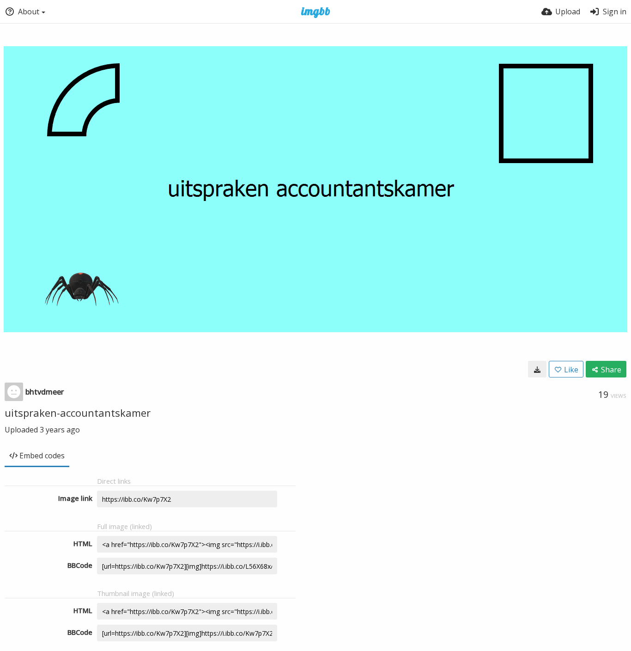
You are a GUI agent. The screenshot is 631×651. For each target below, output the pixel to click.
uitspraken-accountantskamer (78, 413)
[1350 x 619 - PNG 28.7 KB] (537, 369)
